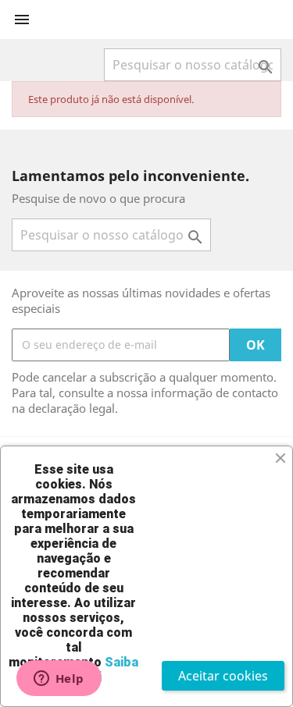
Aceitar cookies (223, 675)
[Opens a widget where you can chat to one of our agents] (59, 679)
